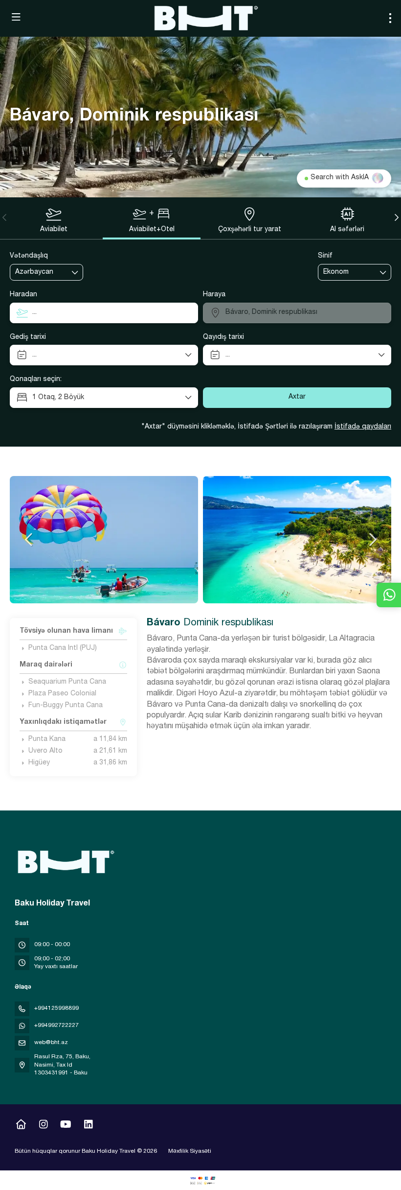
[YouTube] (66, 1126)
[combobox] (39, 272)
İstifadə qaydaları (362, 427)
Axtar (297, 397)
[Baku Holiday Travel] (64, 862)
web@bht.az (51, 1043)
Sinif (325, 256)
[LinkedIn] (88, 1126)
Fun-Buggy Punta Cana (65, 705)
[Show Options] (75, 272)
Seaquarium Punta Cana (67, 682)
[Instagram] (43, 1126)
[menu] (390, 18)
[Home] (21, 1126)
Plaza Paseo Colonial (62, 693)
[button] (5, 217)
